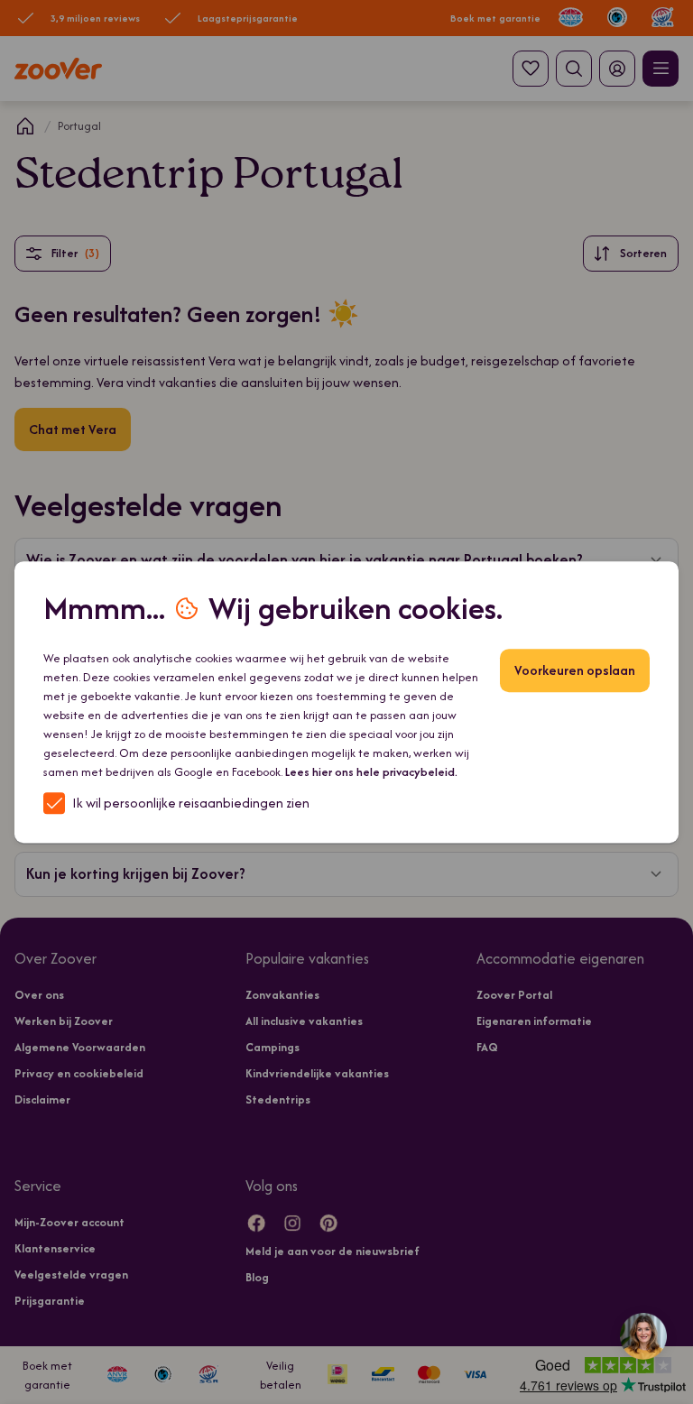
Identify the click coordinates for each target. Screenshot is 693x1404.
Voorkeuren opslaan (574, 669)
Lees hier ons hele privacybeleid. (371, 772)
